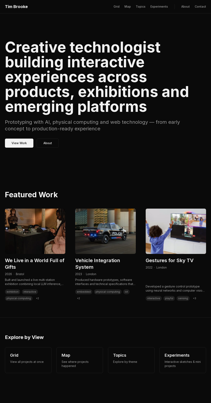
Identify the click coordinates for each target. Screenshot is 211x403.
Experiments (159, 6)
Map (127, 6)
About (185, 6)
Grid (117, 6)
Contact (200, 6)
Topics (140, 6)
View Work (19, 143)
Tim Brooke (16, 6)
